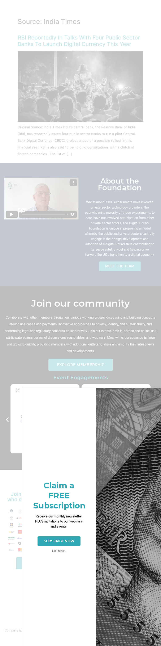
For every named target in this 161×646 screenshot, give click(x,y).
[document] (80, 323)
